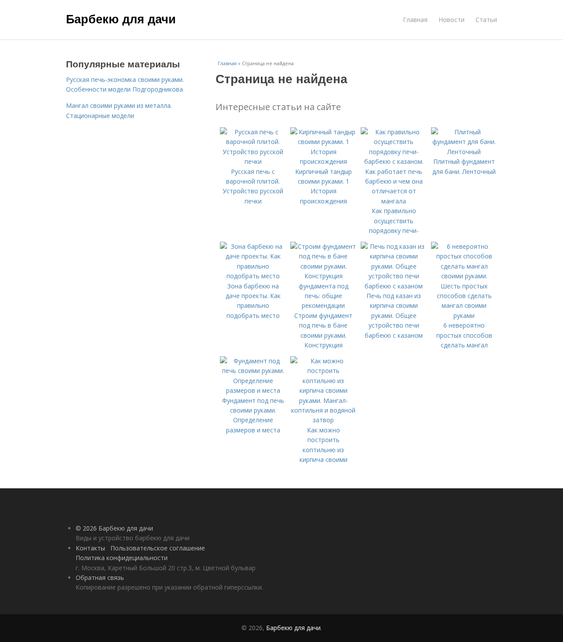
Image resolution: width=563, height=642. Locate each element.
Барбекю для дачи (121, 18)
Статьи (486, 19)
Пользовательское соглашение (157, 548)
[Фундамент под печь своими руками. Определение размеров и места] (253, 390)
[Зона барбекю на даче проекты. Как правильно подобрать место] (253, 276)
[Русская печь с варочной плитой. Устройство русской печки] (253, 161)
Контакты (90, 548)
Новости (451, 19)
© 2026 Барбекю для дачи (114, 528)
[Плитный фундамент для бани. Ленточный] (464, 152)
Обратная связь (100, 577)
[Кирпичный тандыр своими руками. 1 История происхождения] (323, 161)
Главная (415, 19)
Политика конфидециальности (122, 557)
